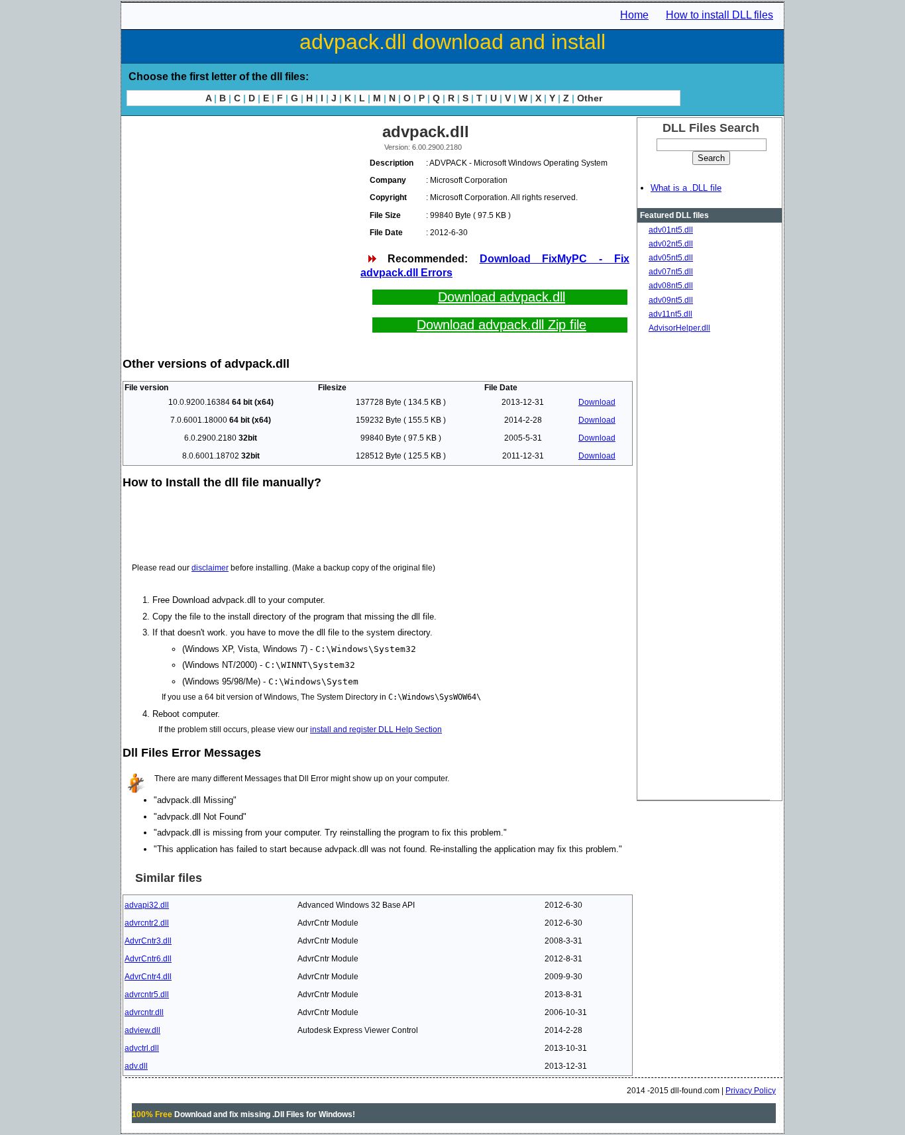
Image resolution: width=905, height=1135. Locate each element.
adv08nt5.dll (671, 285)
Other (589, 98)
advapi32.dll (147, 905)
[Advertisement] (240, 212)
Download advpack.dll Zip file (501, 324)
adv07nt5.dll (671, 271)
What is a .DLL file (686, 188)
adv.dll (136, 1066)
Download (596, 402)
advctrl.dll (142, 1048)
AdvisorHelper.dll (679, 328)
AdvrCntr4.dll (148, 976)
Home (634, 15)
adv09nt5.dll (671, 300)
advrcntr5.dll (147, 994)
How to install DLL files (719, 15)
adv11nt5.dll (670, 314)
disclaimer (210, 567)
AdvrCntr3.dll (148, 941)
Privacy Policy (750, 1090)
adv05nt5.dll (671, 257)
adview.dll (142, 1030)
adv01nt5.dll (671, 230)
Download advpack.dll (501, 297)
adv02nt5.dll (671, 243)
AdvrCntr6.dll (148, 958)
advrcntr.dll (144, 1012)
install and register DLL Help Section (376, 729)
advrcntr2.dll (147, 923)
